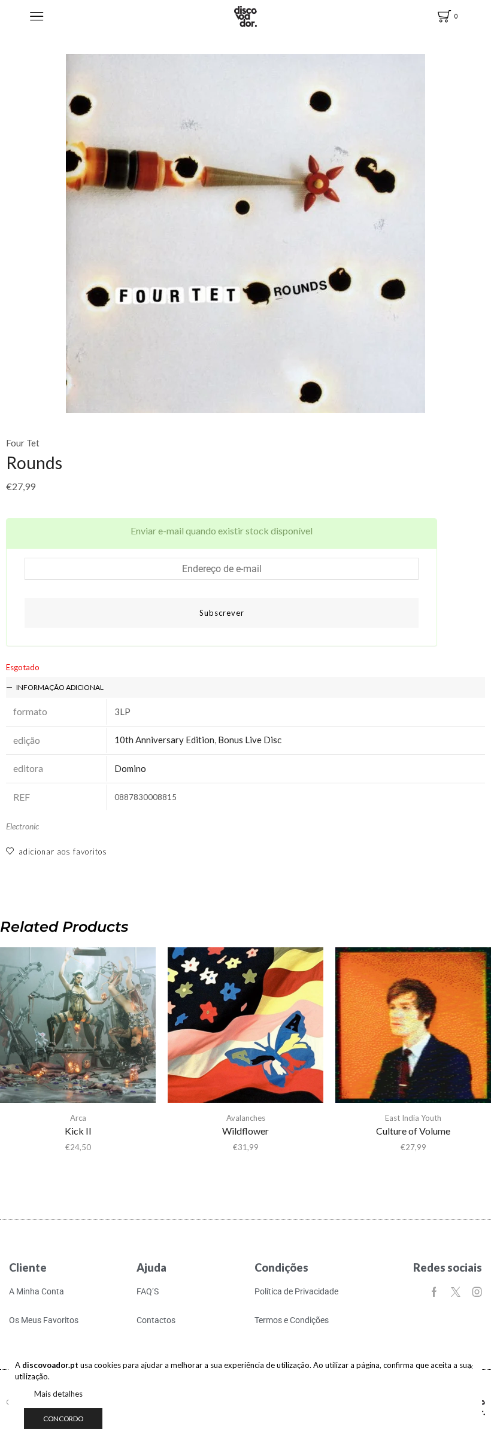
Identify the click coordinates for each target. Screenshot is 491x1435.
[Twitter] (455, 1292)
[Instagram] (477, 1292)
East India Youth (413, 1118)
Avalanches (245, 1118)
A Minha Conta (36, 1291)
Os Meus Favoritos (43, 1320)
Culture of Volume (413, 1130)
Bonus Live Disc (249, 739)
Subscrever (221, 613)
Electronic (22, 826)
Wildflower (245, 1130)
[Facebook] (434, 1292)
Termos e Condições (291, 1320)
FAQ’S (148, 1291)
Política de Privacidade (296, 1291)
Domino (130, 768)
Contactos (156, 1320)
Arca (78, 1118)
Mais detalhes (58, 1393)
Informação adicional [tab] (60, 687)
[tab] (245, 687)
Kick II (78, 1130)
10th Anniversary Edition (164, 739)
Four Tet (23, 442)
